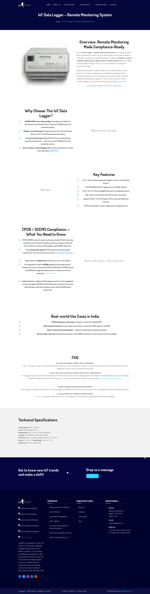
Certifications (101, 5)
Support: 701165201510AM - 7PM (116, 515)
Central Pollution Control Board (64, 253)
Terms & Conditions (68, 591)
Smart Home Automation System (60, 533)
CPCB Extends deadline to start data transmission (104, 86)
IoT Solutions (69, 5)
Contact (113, 5)
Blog (80, 521)
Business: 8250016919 (116, 511)
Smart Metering (54, 512)
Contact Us (92, 476)
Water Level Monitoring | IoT (59, 537)
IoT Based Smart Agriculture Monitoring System (58, 527)
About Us (57, 5)
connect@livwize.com (116, 523)
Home (48, 5)
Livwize (33, 591)
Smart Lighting (54, 521)
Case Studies (83, 517)
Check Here (122, 81)
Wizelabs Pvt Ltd (126, 591)
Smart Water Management (58, 517)
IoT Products (85, 5)
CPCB (84, 73)
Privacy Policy (81, 591)
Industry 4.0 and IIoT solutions (59, 507)
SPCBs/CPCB (53, 151)
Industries (82, 512)
